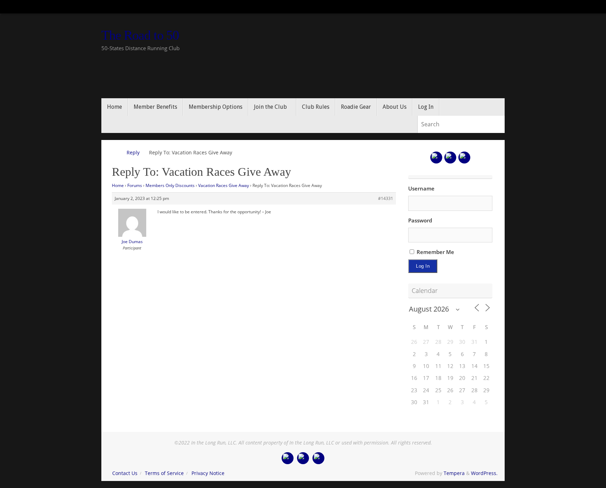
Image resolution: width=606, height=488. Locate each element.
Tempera (454, 473)
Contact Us (124, 473)
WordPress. (484, 473)
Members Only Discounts (170, 185)
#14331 (385, 198)
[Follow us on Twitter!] (450, 157)
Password (420, 220)
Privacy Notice (207, 473)
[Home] (115, 152)
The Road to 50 (140, 35)
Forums (134, 185)
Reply (133, 152)
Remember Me (434, 251)
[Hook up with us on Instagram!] (464, 157)
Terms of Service (164, 473)
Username (421, 188)
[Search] (499, 124)
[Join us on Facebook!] (436, 157)
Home (118, 185)
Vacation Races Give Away (223, 185)
